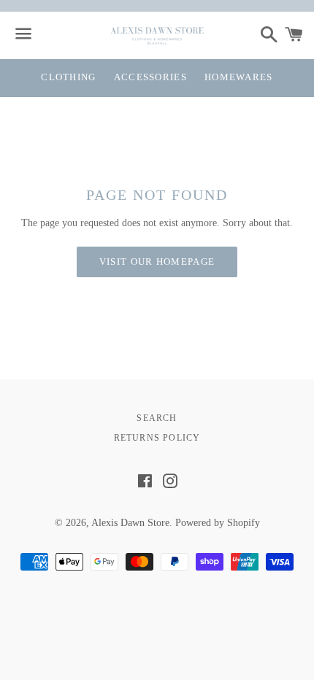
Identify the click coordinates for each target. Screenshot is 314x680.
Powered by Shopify (217, 522)
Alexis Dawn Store (130, 522)
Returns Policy (157, 438)
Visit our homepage (157, 261)
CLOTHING (68, 77)
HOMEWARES (238, 77)
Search (157, 418)
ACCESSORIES (150, 77)
